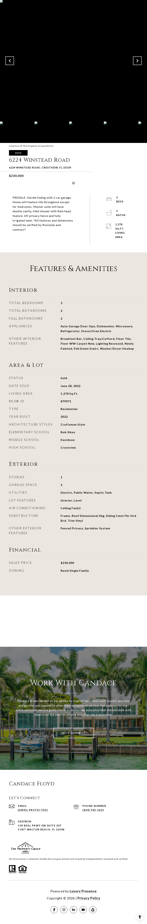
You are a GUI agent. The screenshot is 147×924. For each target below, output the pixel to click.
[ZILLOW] (92, 909)
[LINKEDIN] (73, 909)
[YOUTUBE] (83, 909)
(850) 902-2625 (93, 809)
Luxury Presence (83, 891)
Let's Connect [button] (73, 732)
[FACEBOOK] (54, 909)
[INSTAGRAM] (63, 909)
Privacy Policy (88, 898)
